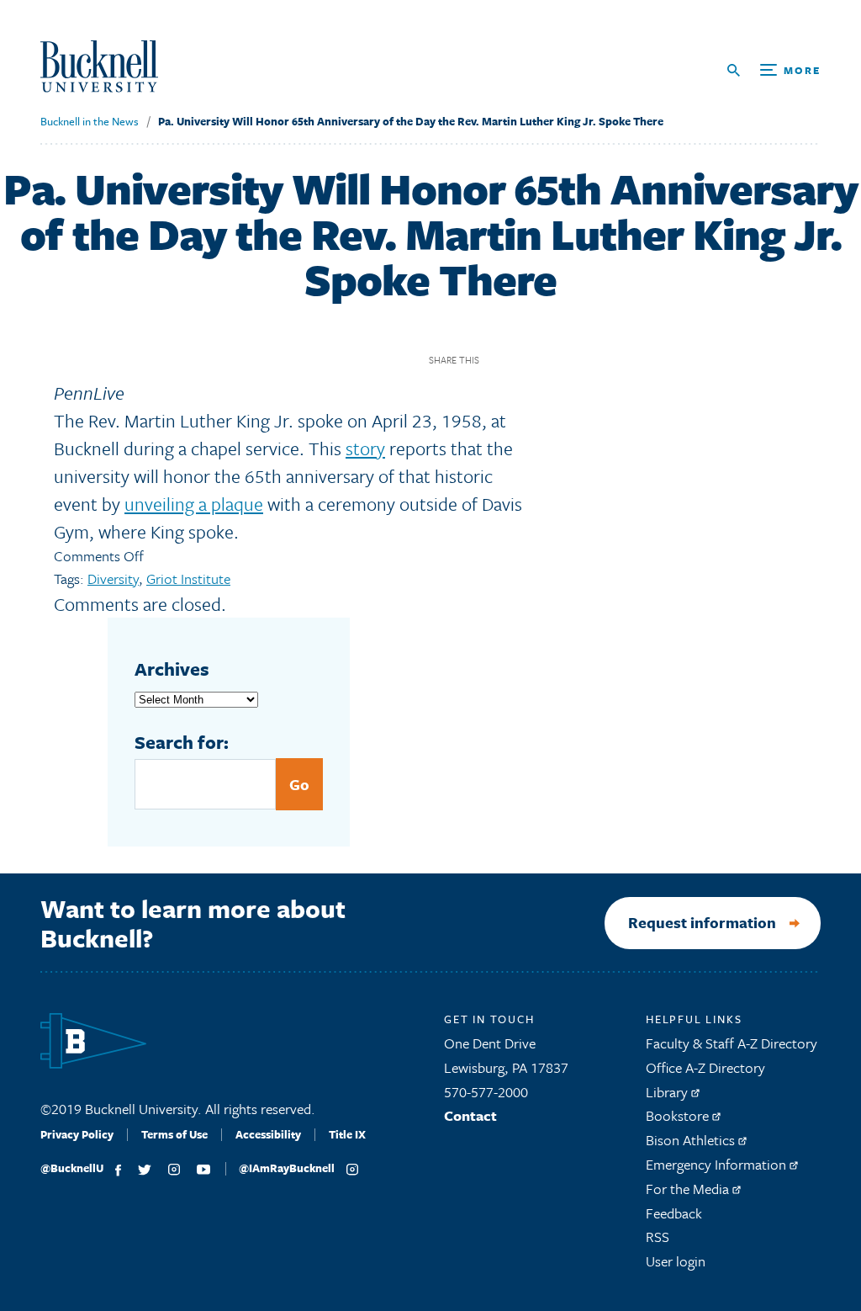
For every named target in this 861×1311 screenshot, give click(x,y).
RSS (657, 1236)
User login (675, 1260)
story (365, 448)
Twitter (527, 359)
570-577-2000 (486, 1091)
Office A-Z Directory (705, 1067)
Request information (702, 922)
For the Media (689, 1188)
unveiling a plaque (193, 504)
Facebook (498, 359)
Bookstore (679, 1115)
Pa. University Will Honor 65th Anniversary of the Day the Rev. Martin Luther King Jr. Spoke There (410, 121)
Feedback (674, 1212)
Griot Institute (188, 578)
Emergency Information (718, 1164)
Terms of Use (174, 1134)
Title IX (347, 1134)
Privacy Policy (77, 1134)
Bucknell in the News (89, 121)
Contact (470, 1115)
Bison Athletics (692, 1139)
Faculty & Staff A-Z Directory (731, 1043)
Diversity (113, 578)
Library (668, 1091)
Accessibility (268, 1134)
